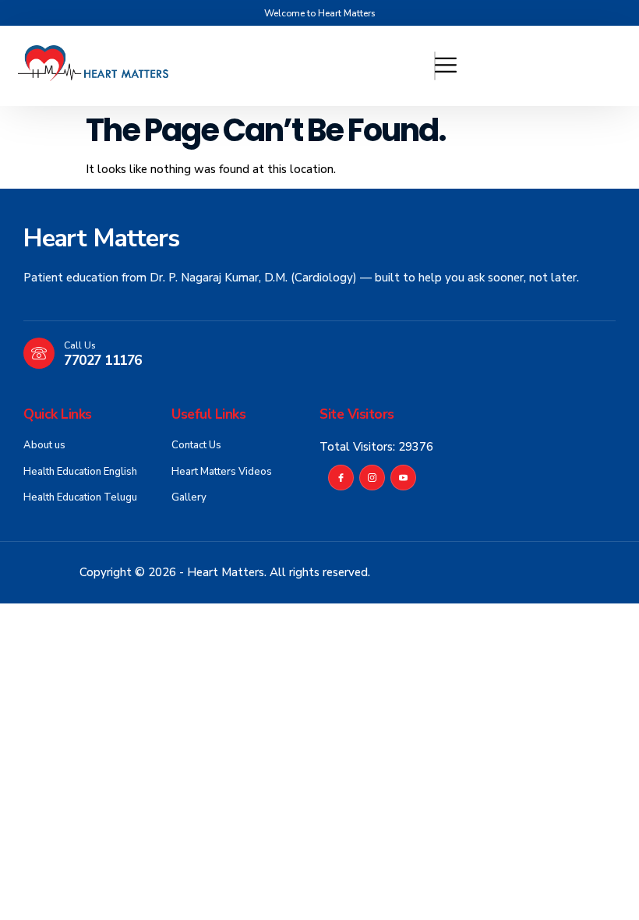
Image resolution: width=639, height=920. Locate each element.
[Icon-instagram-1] (372, 477)
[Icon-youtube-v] (403, 477)
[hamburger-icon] (435, 65)
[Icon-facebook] (341, 477)
